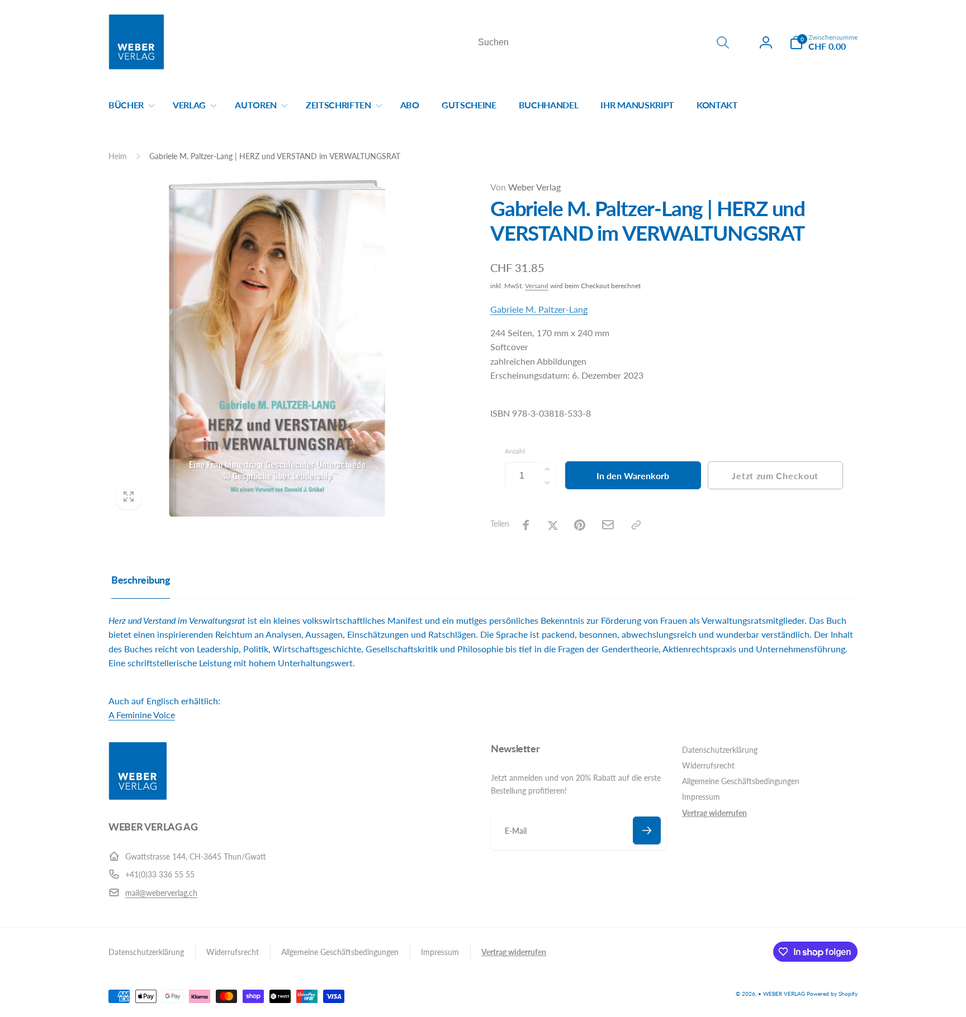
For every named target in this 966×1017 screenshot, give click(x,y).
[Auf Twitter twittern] (552, 525)
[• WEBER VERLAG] (137, 796)
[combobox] (602, 42)
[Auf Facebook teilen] (526, 525)
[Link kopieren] (636, 525)
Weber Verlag (525, 187)
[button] (823, 42)
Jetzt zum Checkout (775, 475)
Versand (536, 285)
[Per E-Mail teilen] (608, 525)
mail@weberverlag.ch (161, 892)
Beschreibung (140, 580)
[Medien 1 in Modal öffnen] (277, 348)
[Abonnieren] (647, 830)
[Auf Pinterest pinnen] (579, 525)
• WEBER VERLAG (781, 993)
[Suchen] (723, 42)
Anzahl (515, 451)
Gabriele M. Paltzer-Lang (539, 309)
